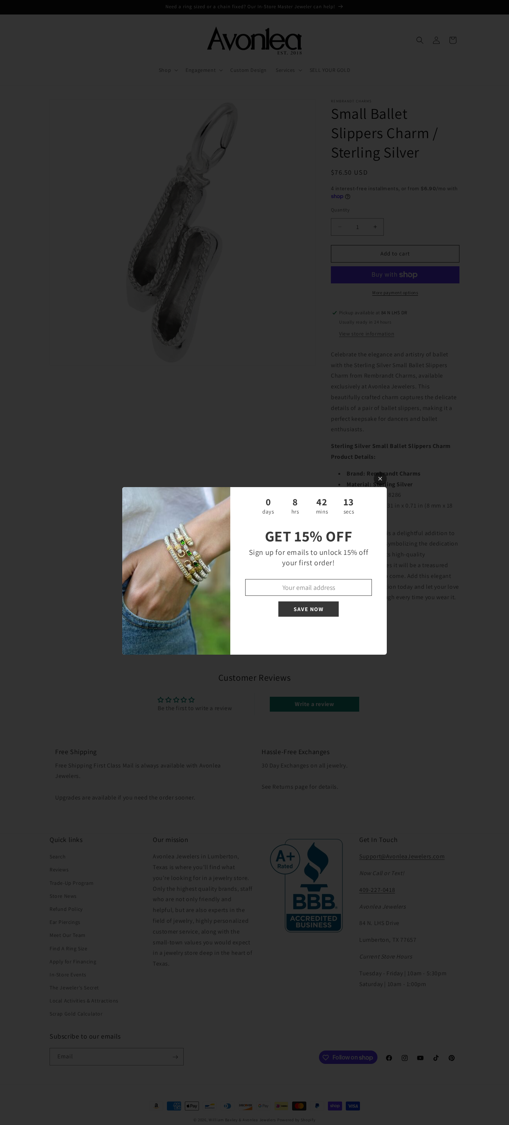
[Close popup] (380, 478)
